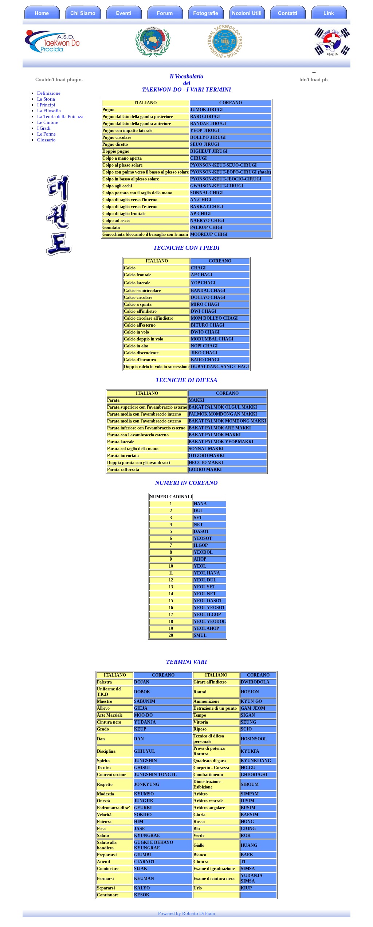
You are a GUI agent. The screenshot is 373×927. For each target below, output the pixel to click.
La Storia (46, 99)
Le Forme (46, 134)
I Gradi (44, 128)
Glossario (46, 140)
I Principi (46, 105)
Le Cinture (47, 122)
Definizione (48, 93)
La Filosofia (49, 110)
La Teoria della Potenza (60, 116)
